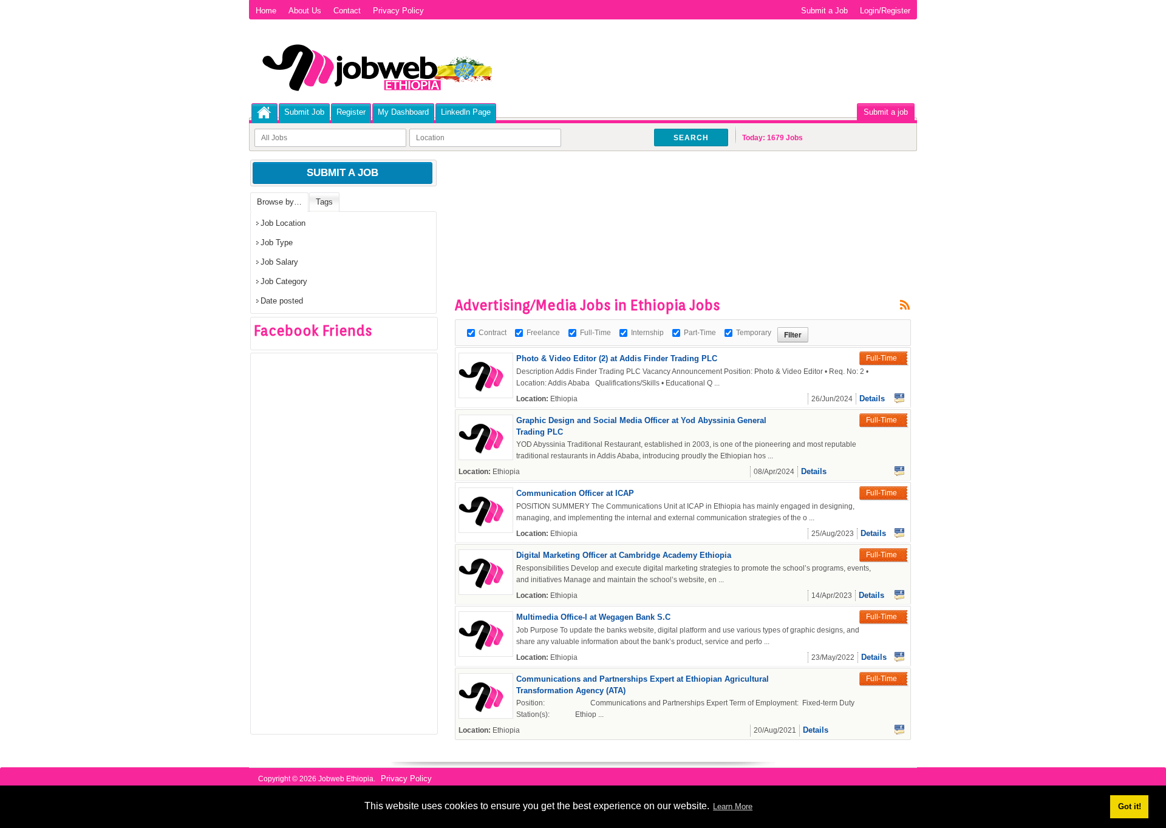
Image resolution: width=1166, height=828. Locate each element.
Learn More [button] (732, 806)
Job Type (277, 242)
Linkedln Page (466, 112)
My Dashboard (403, 112)
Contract (492, 332)
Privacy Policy (398, 10)
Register (351, 112)
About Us (304, 10)
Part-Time (700, 332)
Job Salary (279, 261)
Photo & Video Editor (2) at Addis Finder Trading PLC (616, 358)
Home (266, 10)
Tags (324, 201)
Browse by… (279, 201)
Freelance (543, 332)
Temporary (753, 332)
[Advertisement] (676, 194)
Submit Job (304, 112)
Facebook (899, 398)
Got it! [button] (1129, 806)
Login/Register (885, 10)
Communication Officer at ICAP (575, 493)
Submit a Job (824, 10)
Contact (347, 10)
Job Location (283, 223)
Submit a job (886, 112)
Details (872, 398)
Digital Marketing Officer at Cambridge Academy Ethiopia (623, 555)
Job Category (284, 281)
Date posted (282, 300)
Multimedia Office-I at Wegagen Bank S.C (593, 617)
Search (691, 138)
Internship (647, 332)
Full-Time (595, 332)
